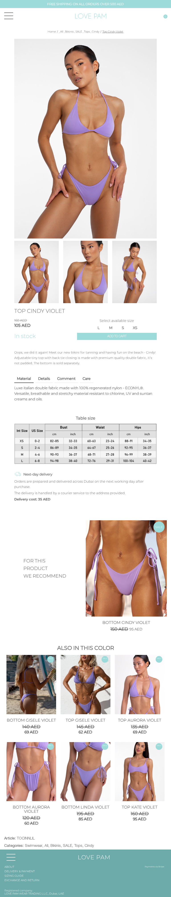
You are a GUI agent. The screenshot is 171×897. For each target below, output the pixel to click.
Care (87, 378)
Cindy (95, 31)
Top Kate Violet (139, 807)
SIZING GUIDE (14, 875)
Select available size (117, 321)
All (61, 31)
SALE (78, 31)
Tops (87, 31)
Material (24, 378)
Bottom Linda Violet (85, 807)
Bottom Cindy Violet (126, 622)
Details (44, 378)
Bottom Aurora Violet (31, 809)
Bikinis (69, 31)
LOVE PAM (94, 857)
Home (52, 31)
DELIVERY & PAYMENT (19, 871)
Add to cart (116, 336)
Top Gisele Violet (85, 720)
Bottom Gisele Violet (31, 720)
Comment (66, 378)
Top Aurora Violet (139, 720)
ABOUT (9, 866)
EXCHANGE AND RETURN (21, 880)
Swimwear (33, 846)
